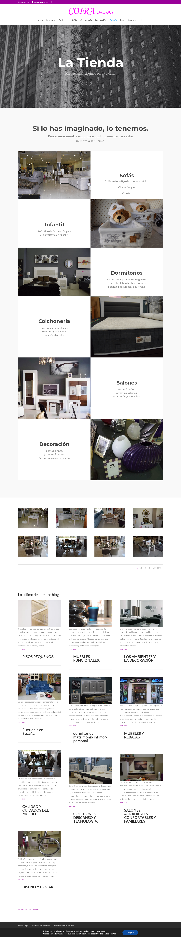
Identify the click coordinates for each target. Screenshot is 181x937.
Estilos (62, 20)
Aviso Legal (23, 925)
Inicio (40, 20)
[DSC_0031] (33, 556)
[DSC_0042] (71, 527)
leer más (21, 649)
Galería (113, 20)
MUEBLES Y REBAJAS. (134, 735)
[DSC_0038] (148, 527)
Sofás (74, 20)
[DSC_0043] (33, 527)
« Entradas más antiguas (28, 909)
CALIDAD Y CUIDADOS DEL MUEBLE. (35, 810)
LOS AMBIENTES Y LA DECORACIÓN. (140, 658)
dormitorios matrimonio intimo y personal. (90, 737)
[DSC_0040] (109, 527)
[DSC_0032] (148, 556)
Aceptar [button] (130, 932)
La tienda (50, 20)
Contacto (132, 20)
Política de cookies (41, 925)
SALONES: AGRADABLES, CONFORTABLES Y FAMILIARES (140, 815)
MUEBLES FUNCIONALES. (86, 658)
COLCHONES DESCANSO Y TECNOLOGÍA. (85, 817)
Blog (122, 20)
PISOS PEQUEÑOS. (38, 656)
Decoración (100, 20)
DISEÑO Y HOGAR (37, 887)
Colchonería (86, 20)
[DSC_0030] (71, 556)
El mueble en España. (32, 731)
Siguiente (157, 567)
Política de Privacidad (64, 925)
